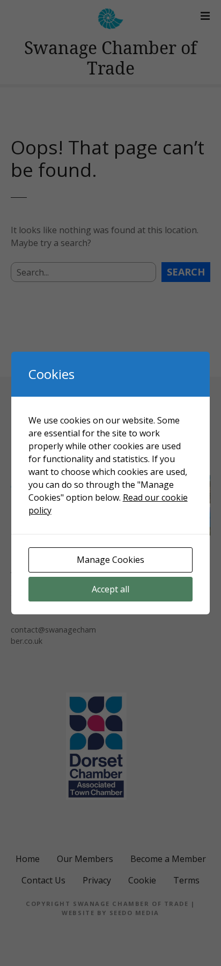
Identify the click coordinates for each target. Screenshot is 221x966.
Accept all (110, 589)
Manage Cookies (110, 560)
